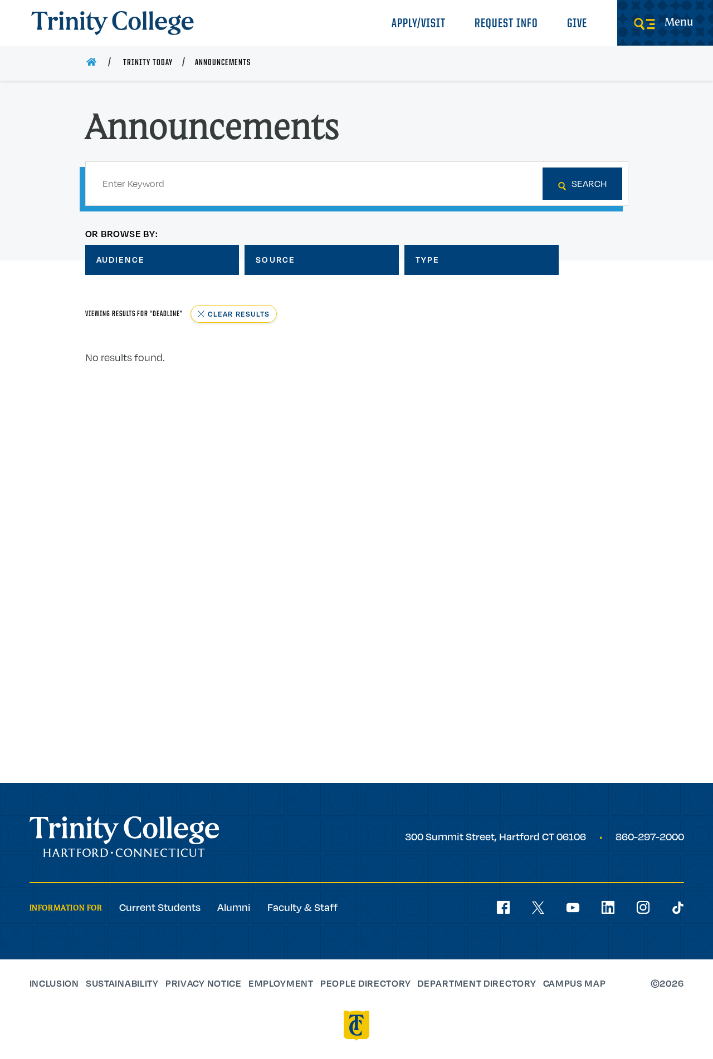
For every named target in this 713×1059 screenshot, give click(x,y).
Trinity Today (148, 62)
